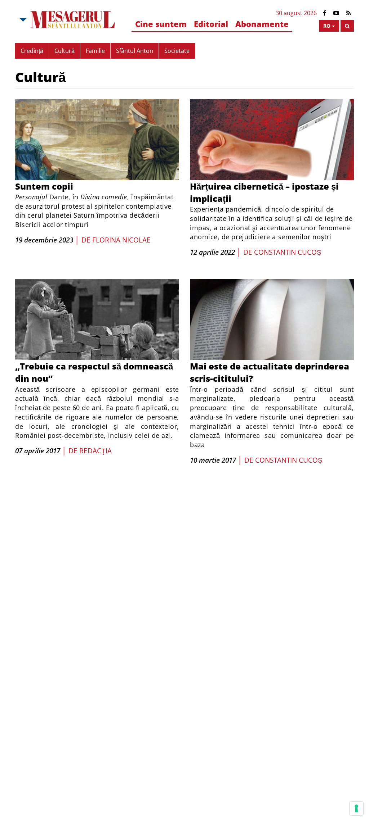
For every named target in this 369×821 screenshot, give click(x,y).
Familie (95, 51)
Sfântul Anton (134, 51)
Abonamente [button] (262, 23)
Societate (177, 51)
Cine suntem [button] (161, 23)
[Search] (347, 26)
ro (326, 25)
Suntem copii (44, 186)
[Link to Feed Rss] (348, 13)
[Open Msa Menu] (22, 19)
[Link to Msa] (73, 19)
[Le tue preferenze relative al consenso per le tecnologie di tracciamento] (356, 808)
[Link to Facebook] (324, 13)
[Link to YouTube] (336, 13)
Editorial (211, 23)
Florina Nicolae (121, 240)
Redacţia (95, 450)
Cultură (64, 51)
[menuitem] (161, 24)
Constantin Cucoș (287, 252)
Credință (32, 51)
